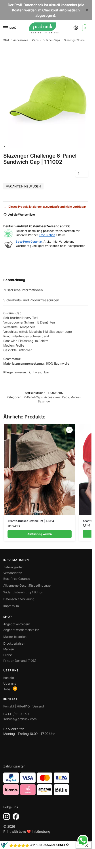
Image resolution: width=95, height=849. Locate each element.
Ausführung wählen (39, 534)
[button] (84, 28)
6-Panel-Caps (51, 40)
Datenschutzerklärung (18, 599)
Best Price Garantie (16, 578)
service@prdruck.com (20, 719)
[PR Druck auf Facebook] (16, 816)
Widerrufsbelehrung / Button (23, 592)
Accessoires (20, 40)
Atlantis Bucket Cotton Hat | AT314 (31, 521)
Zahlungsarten (13, 567)
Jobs (6, 689)
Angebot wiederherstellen (21, 630)
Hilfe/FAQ (23, 706)
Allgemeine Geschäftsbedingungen (27, 585)
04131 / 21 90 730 (16, 714)
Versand (38, 706)
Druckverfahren (14, 643)
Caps (35, 40)
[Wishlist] (69, 430)
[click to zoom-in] (48, 96)
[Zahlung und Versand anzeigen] (45, 784)
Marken (75, 397)
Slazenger (44, 401)
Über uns (9, 683)
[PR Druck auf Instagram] (6, 816)
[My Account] (75, 28)
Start (6, 40)
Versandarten (12, 573)
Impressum (11, 606)
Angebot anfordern (16, 624)
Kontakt (8, 678)
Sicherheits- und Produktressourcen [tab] (31, 300)
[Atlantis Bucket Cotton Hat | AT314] (39, 469)
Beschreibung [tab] (14, 280)
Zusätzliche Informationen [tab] (23, 290)
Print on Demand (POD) (19, 660)
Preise (7, 655)
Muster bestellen (15, 636)
